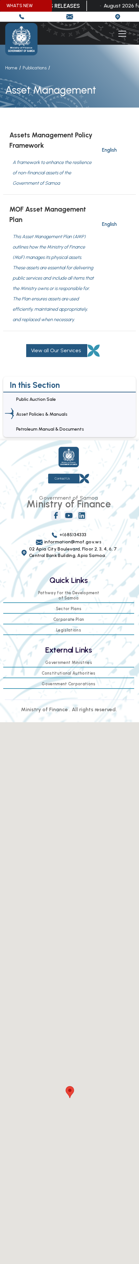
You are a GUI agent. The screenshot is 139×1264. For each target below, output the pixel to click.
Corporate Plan (68, 619)
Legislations (68, 630)
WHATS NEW (19, 5)
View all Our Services (56, 350)
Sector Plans (69, 608)
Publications (35, 67)
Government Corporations (68, 683)
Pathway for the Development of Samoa (69, 595)
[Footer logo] (69, 457)
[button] (120, 33)
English (109, 150)
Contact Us (62, 478)
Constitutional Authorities (68, 673)
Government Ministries (68, 662)
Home (11, 67)
